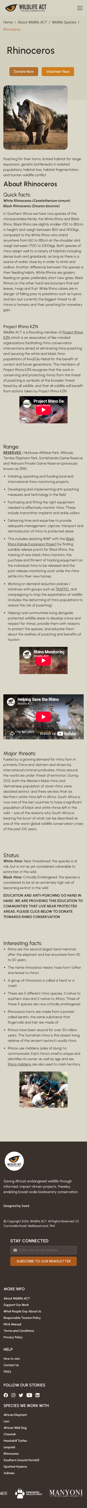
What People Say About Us (22, 1311)
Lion (6, 1421)
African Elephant (15, 1415)
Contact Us (11, 1365)
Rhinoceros (12, 29)
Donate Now (24, 71)
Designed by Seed (16, 1206)
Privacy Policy (13, 1337)
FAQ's (7, 1372)
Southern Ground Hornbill (21, 1460)
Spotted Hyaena (15, 1467)
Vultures (9, 1473)
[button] (79, 8)
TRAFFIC (62, 589)
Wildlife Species (64, 22)
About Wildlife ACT (32, 22)
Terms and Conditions (19, 1331)
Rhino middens (19, 1064)
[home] (26, 8)
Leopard (9, 1447)
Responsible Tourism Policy (22, 1318)
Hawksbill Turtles (15, 1441)
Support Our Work (16, 1305)
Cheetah (10, 1434)
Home (8, 22)
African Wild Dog (15, 1428)
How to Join (12, 1359)
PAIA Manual (12, 1324)
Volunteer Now (58, 71)
